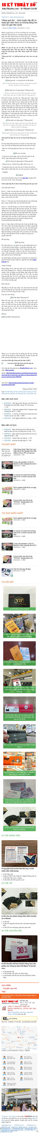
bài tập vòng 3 (22, 391)
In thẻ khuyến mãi (12, 931)
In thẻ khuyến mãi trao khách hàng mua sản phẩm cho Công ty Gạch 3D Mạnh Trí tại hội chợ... (19, 966)
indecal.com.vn (23, 1127)
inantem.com (33, 1127)
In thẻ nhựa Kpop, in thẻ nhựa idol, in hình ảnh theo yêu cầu (19, 663)
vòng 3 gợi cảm (31, 393)
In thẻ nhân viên (11, 835)
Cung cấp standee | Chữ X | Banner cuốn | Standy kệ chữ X (25, 463)
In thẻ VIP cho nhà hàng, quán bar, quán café (16, 927)
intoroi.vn (14, 1127)
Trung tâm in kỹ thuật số (9, 1116)
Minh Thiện (13, 28)
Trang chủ (5, 17)
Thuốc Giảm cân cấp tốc (20, 438)
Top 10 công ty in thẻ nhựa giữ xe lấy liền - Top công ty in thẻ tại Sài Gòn (19, 773)
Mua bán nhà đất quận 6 (19, 440)
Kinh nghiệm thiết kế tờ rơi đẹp (22, 418)
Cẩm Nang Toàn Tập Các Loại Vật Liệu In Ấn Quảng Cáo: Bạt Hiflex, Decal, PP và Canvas (25, 451)
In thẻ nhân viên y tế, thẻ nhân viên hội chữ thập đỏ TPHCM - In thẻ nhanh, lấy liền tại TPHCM (19, 717)
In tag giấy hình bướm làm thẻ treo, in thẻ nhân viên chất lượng (18, 870)
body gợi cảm (32, 391)
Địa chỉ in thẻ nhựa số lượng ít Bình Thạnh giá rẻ (19, 746)
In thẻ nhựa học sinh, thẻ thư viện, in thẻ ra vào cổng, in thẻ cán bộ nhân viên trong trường (19, 689)
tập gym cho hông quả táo (18, 393)
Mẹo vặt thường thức (17, 17)
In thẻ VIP (7, 883)
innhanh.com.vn (19, 1125)
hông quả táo (5, 393)
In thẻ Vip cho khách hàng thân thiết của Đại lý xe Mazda (19, 828)
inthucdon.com (6, 1127)
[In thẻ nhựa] (19, 1130)
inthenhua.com (31, 1125)
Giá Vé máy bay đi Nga (22, 569)
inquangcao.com (6, 1125)
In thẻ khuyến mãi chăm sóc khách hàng (15, 973)
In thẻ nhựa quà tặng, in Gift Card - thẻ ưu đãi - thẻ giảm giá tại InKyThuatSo (19, 635)
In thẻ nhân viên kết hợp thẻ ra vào (13, 880)
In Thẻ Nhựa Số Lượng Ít (19, 609)
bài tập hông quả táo (11, 391)
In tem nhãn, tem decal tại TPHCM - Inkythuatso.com (23, 501)
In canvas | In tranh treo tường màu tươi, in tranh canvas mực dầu (25, 476)
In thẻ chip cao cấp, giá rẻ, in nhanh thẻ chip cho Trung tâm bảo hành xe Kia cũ (19, 801)
